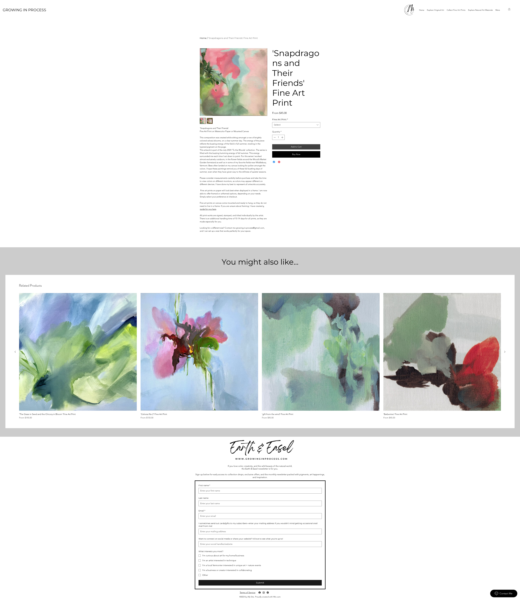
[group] (260, 356)
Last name (203, 498)
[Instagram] (263, 592)
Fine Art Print (280, 119)
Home (203, 38)
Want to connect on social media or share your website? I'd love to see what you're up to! (241, 539)
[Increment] (282, 137)
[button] (509, 9)
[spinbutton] (278, 137)
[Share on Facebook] (274, 162)
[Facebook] (259, 592)
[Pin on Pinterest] (279, 162)
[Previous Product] (15, 351)
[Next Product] (504, 351)
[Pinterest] (267, 592)
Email (202, 511)
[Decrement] (274, 137)
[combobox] (296, 125)
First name (204, 485)
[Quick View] (78, 352)
